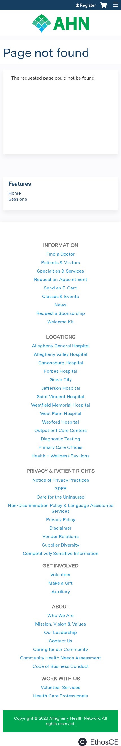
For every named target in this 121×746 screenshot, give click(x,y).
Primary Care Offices (60, 447)
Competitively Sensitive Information (60, 553)
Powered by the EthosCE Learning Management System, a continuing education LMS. (98, 742)
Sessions (17, 199)
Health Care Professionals (60, 696)
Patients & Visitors (60, 262)
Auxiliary (60, 591)
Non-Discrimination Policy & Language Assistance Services (60, 508)
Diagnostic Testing (60, 439)
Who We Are (60, 615)
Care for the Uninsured (61, 497)
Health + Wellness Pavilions (60, 455)
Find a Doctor (60, 254)
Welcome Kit (60, 321)
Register (88, 5)
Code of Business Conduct (61, 666)
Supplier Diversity (60, 545)
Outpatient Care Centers (60, 430)
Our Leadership (60, 632)
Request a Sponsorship (60, 313)
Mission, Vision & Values (60, 624)
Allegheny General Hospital (60, 345)
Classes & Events (60, 296)
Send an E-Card (60, 288)
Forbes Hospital (60, 371)
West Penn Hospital (60, 413)
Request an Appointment (60, 279)
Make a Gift (60, 583)
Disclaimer (60, 528)
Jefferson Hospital (60, 388)
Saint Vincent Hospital (60, 396)
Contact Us (60, 641)
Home (14, 193)
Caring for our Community (60, 649)
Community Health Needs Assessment (60, 658)
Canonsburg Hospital (60, 362)
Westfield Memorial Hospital (60, 405)
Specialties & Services (60, 271)
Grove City (61, 379)
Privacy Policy (60, 519)
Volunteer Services (60, 687)
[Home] (60, 21)
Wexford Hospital (60, 422)
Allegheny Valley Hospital (60, 354)
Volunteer (60, 574)
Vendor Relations (60, 536)
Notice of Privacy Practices (60, 480)
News (60, 305)
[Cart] (103, 8)
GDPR (60, 488)
